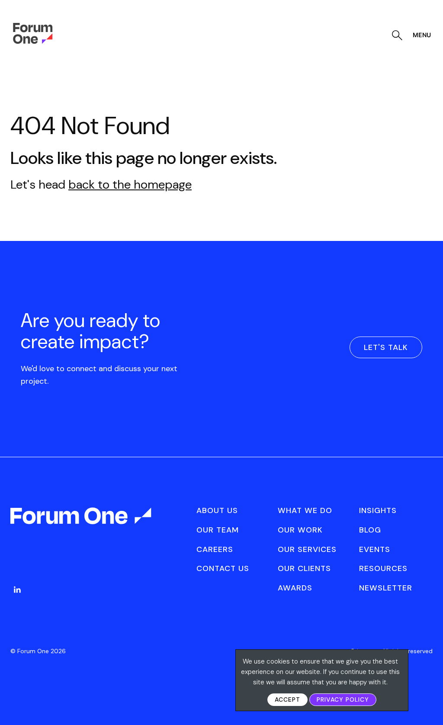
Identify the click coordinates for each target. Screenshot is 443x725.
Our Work (300, 530)
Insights (378, 510)
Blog (370, 530)
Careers (214, 549)
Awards (295, 588)
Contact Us (222, 568)
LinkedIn (17, 589)
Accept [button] (287, 699)
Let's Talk (386, 347)
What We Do (305, 510)
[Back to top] (426, 703)
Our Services (307, 549)
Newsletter (385, 588)
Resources (383, 568)
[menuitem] (17, 598)
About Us (217, 510)
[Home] (32, 41)
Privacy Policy (343, 699)
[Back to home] (81, 523)
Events (374, 549)
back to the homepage (130, 184)
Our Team (217, 530)
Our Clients (304, 568)
